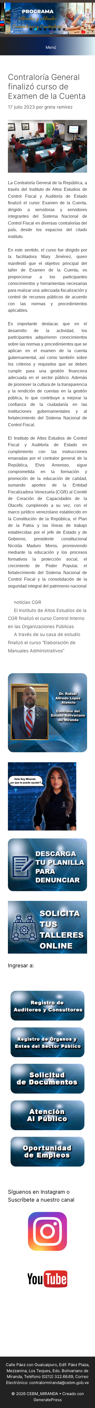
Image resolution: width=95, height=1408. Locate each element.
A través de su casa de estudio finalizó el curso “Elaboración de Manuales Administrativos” (44, 642)
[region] (47, 18)
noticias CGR (27, 602)
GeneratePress (48, 1399)
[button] (31, 29)
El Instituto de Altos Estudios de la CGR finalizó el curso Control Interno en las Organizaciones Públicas (47, 618)
